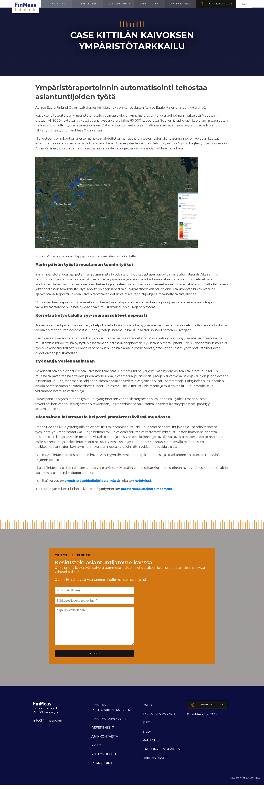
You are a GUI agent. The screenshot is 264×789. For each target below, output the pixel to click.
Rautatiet (152, 740)
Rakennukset (155, 758)
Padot (148, 705)
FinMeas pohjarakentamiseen (110, 707)
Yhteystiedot (181, 3)
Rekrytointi (150, 3)
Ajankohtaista (119, 3)
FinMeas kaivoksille (109, 719)
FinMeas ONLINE (220, 3)
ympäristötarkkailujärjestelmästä (92, 481)
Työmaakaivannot (159, 714)
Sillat (148, 731)
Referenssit (88, 3)
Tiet (146, 723)
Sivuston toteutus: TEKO (245, 777)
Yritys (97, 745)
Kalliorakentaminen (161, 749)
